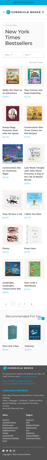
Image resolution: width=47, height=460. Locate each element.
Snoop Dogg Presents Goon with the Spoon (11, 131)
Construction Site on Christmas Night (12, 171)
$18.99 (6, 97)
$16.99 (6, 178)
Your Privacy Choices (33, 438)
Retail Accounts (8, 425)
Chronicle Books (23, 454)
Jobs (27, 430)
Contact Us (30, 420)
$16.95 (6, 350)
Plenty (6, 249)
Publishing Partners (9, 430)
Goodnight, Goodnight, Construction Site (12, 286)
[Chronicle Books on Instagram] (14, 451)
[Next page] (31, 304)
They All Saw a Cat (12, 214)
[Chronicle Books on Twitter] (7, 451)
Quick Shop (12, 81)
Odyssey (29, 346)
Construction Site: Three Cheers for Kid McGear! (33, 131)
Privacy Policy (7, 381)
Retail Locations (31, 427)
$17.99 (27, 137)
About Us (6, 420)
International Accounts (10, 427)
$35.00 (6, 252)
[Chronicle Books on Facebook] (4, 451)
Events (5, 441)
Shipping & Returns (32, 425)
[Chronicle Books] (23, 12)
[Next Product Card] (42, 318)
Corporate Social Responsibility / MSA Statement (19, 383)
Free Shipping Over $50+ (23, 3)
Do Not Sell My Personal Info (23, 381)
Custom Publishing (32, 435)
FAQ (27, 422)
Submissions (30, 433)
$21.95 (27, 290)
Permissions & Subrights (11, 438)
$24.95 (6, 137)
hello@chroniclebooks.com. (28, 376)
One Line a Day (11, 346)
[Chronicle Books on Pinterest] (11, 451)
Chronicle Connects (9, 422)
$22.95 (27, 97)
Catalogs (5, 433)
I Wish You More (32, 214)
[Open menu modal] (4, 12)
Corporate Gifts (8, 435)
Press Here (30, 249)
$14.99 (27, 218)
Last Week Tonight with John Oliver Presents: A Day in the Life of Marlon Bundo (34, 174)
